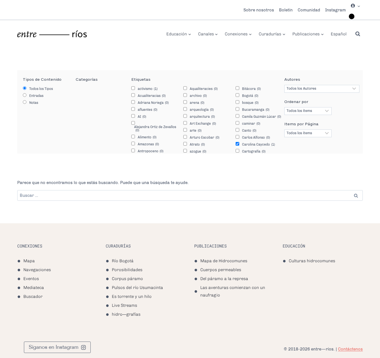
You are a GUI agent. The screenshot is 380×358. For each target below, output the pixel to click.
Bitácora (251, 88)
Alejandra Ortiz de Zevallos (155, 128)
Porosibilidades (127, 269)
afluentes (147, 109)
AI (142, 116)
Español (339, 33)
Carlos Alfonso (256, 137)
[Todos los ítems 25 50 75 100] (308, 133)
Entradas (36, 95)
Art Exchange (203, 123)
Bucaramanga (255, 109)
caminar (251, 123)
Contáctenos (350, 349)
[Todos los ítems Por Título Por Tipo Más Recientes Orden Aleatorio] (308, 111)
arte (195, 130)
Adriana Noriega (153, 102)
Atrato (197, 144)
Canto (249, 130)
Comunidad (309, 10)
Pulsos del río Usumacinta (137, 287)
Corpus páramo (127, 278)
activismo (147, 88)
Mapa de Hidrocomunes (223, 260)
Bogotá (250, 95)
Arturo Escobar (204, 137)
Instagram (335, 10)
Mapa (29, 260)
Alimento (147, 137)
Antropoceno (150, 151)
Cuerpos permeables (220, 269)
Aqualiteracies (204, 88)
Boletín (286, 10)
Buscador (33, 296)
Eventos (31, 278)
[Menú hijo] (351, 16)
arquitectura (202, 116)
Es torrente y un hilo (132, 296)
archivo (198, 95)
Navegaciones (37, 269)
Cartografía (253, 151)
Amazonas (148, 144)
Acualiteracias (152, 95)
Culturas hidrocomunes (312, 260)
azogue (198, 151)
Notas (33, 102)
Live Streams (124, 305)
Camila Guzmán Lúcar (261, 116)
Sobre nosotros (258, 10)
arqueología (202, 109)
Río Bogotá (123, 260)
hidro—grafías (126, 314)
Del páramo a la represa (224, 278)
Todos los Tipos (41, 88)
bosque (250, 102)
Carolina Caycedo (258, 144)
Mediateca (33, 287)
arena (197, 102)
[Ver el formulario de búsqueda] (358, 34)
